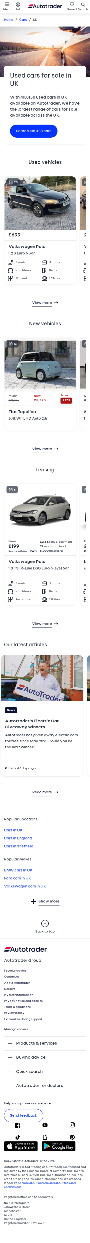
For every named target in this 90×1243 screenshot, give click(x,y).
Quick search (29, 1071)
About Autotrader (17, 983)
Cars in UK (13, 830)
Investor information (18, 995)
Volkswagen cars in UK (25, 886)
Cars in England (18, 838)
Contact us (12, 976)
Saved (72, 9)
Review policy (14, 1013)
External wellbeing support (23, 1019)
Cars (23, 20)
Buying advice (31, 1057)
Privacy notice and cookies (23, 1001)
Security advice (15, 970)
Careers (9, 989)
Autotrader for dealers (39, 1085)
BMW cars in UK (18, 870)
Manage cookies (16, 1029)
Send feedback (23, 1116)
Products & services (36, 1043)
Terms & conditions (17, 1007)
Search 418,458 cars (34, 131)
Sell (18, 9)
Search (83, 9)
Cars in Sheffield (18, 846)
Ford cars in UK (17, 878)
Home (8, 20)
